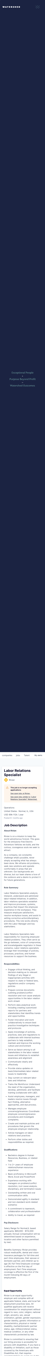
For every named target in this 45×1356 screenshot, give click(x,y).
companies (7, 755)
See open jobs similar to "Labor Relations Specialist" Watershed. (23, 798)
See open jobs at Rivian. (20, 793)
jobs (18, 755)
